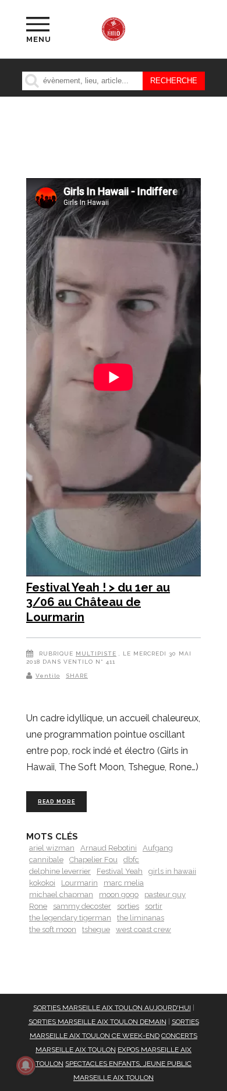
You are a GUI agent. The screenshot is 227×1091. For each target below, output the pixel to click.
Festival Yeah (120, 871)
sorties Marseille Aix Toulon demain (97, 1022)
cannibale (46, 859)
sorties (128, 906)
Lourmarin (79, 883)
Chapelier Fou (93, 859)
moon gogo (119, 894)
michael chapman (61, 894)
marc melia (124, 883)
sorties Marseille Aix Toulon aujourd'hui (112, 1008)
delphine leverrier (60, 871)
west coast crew (143, 929)
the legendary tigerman (70, 917)
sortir (153, 906)
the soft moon (52, 929)
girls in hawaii (172, 871)
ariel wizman (52, 848)
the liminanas (140, 917)
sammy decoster (82, 906)
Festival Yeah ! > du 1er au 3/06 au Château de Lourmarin (98, 602)
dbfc (131, 859)
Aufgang (158, 848)
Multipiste (96, 653)
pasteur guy (165, 894)
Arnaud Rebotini (108, 848)
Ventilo (48, 675)
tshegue (96, 929)
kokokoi (42, 883)
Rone (38, 906)
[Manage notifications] (25, 1065)
